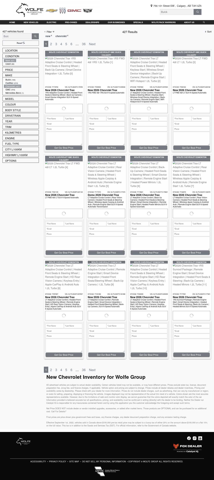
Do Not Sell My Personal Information (104, 461)
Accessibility (38, 461)
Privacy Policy (58, 461)
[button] (12, 22)
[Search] (197, 12)
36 (84, 43)
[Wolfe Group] (56, 9)
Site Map (74, 461)
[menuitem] (21, 60)
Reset (20, 43)
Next (92, 43)
